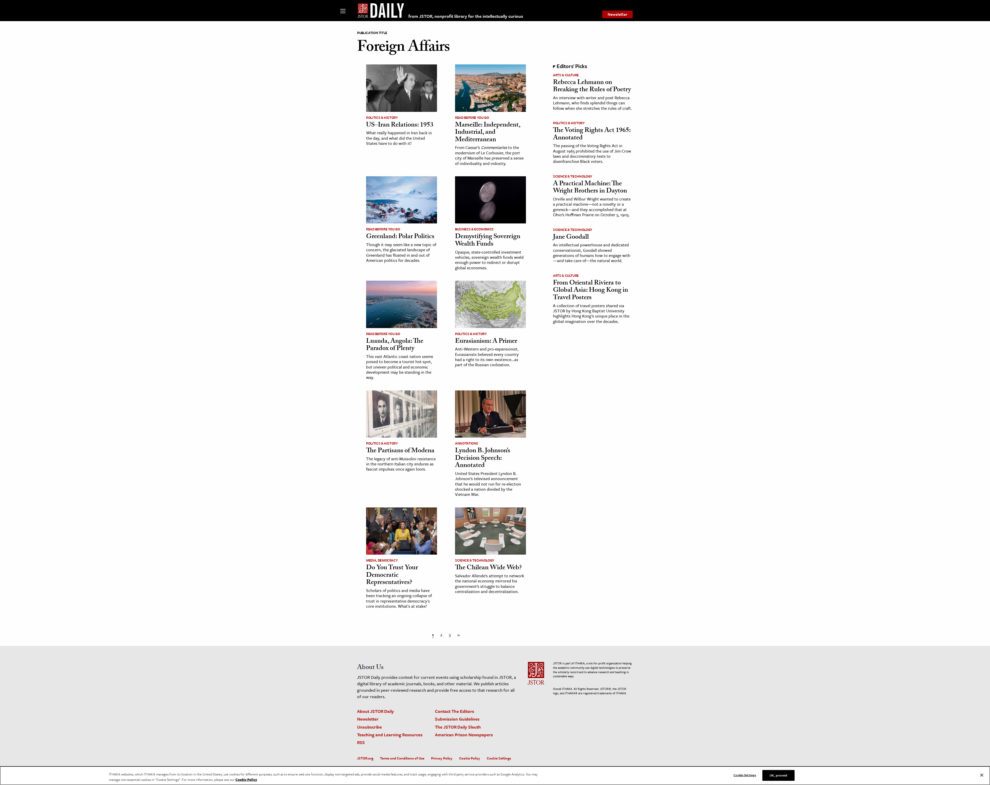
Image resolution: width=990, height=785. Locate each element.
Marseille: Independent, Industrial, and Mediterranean (487, 133)
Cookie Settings (499, 758)
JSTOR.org (365, 758)
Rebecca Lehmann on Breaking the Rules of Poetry (592, 86)
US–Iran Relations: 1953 (399, 125)
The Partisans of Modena (400, 451)
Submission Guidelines (457, 719)
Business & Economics (474, 229)
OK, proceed (778, 775)
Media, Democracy (382, 560)
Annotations (466, 443)
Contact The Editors (454, 711)
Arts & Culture (566, 75)
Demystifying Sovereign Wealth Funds (487, 240)
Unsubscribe (369, 727)
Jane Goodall (571, 237)
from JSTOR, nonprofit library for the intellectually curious (465, 16)
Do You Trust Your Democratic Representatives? (392, 576)
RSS (361, 742)
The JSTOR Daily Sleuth (458, 727)
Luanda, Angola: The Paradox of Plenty (394, 345)
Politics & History (382, 117)
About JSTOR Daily (375, 711)
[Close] (981, 775)
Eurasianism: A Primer (486, 341)
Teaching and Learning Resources (390, 734)
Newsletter (617, 14)
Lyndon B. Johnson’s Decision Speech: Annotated (482, 459)
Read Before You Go (472, 117)
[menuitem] (617, 14)
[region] (495, 775)
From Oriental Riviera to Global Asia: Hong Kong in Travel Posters (590, 291)
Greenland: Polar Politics (400, 237)
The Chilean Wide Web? (488, 568)
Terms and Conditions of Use (402, 758)
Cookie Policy (469, 758)
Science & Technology (474, 560)
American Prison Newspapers (464, 734)
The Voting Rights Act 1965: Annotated (592, 134)
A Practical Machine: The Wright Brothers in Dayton (590, 188)
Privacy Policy (441, 758)
